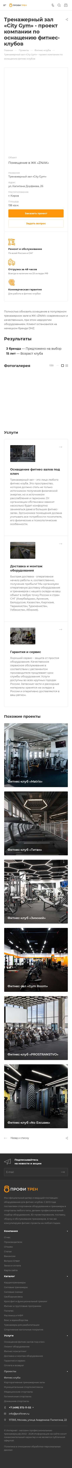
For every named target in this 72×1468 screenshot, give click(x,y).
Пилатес (9, 1310)
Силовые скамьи (13, 1292)
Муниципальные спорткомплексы (23, 1387)
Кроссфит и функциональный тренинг (25, 1301)
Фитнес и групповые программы (22, 1306)
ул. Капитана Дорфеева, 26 (25, 186)
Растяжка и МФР (13, 1315)
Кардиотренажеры (15, 1282)
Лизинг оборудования (16, 1346)
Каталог (9, 1276)
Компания (11, 1231)
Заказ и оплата (12, 1265)
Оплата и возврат (14, 1365)
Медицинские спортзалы (18, 1391)
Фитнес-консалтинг (15, 1351)
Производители (13, 1242)
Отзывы (8, 1246)
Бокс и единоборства (16, 1320)
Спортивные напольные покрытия (23, 1329)
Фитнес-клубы (12, 1377)
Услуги (9, 1335)
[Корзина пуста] (65, 5)
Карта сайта (11, 1270)
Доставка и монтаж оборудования (23, 1356)
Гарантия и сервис (25, 652)
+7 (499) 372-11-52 (20, 1407)
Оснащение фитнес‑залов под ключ (24, 1341)
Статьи (8, 1251)
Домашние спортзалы (16, 1401)
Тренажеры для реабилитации (21, 1324)
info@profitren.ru (19, 1413)
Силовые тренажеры (16, 1287)
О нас (7, 1237)
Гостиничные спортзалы (17, 1396)
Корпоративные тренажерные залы (24, 1382)
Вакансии (9, 1256)
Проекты (10, 1371)
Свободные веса (13, 1296)
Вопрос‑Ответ (12, 1260)
